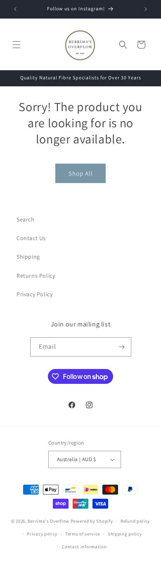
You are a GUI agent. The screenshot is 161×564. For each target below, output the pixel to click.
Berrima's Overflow (48, 521)
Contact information (84, 547)
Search (26, 219)
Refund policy (135, 521)
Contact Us (31, 238)
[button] (16, 45)
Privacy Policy (34, 294)
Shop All (81, 173)
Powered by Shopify (92, 521)
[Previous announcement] (15, 9)
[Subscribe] (122, 347)
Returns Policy (36, 275)
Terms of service (82, 534)
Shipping (28, 256)
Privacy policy (42, 534)
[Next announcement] (146, 9)
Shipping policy (125, 534)
